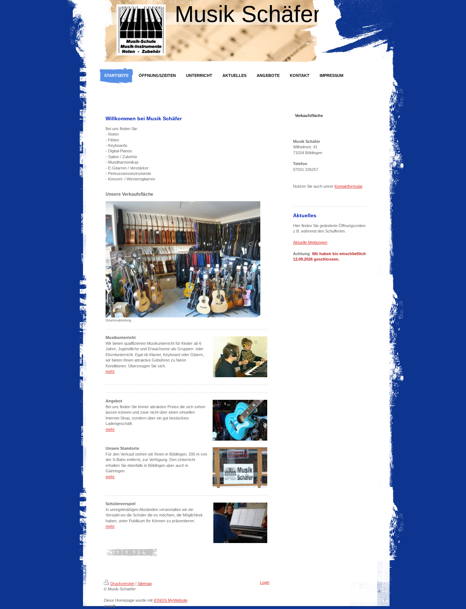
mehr (110, 371)
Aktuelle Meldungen (310, 242)
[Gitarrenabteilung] (183, 259)
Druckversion (122, 583)
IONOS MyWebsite (170, 600)
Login (264, 582)
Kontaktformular (348, 186)
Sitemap (145, 583)
